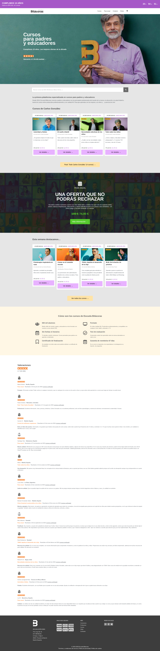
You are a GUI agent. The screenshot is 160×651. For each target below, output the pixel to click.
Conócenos (83, 623)
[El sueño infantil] (68, 124)
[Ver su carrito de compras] (127, 11)
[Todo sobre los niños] (116, 124)
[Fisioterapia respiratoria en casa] (43, 254)
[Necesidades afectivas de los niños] (92, 124)
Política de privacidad (84, 648)
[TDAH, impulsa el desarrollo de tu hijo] (92, 254)
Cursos (99, 11)
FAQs (81, 629)
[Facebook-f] (108, 624)
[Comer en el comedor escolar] (68, 254)
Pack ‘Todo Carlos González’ (26, 405)
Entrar (122, 11)
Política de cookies (96, 648)
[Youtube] (111, 624)
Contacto (115, 11)
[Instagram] (105, 624)
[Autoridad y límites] (44, 124)
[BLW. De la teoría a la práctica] (116, 254)
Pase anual (107, 11)
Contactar (83, 631)
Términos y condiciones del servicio (68, 648)
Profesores (83, 625)
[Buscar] (125, 89)
